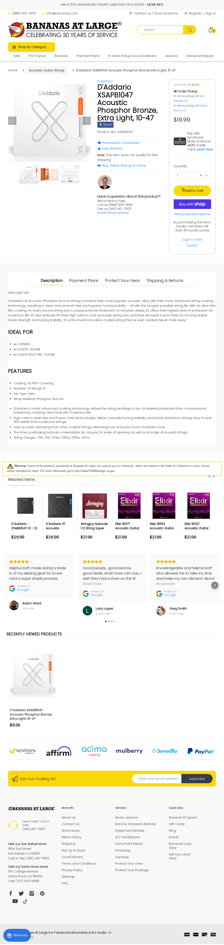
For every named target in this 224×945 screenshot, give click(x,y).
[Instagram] (31, 894)
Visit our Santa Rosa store (28, 866)
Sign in (211, 13)
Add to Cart (194, 190)
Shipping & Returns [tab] (165, 280)
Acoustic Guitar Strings (47, 70)
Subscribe (197, 779)
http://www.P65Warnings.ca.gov (95, 470)
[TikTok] (25, 902)
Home (13, 70)
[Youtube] (15, 902)
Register (195, 13)
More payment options (192, 214)
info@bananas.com (62, 13)
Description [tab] (52, 280)
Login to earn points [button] (192, 242)
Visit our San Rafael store (27, 844)
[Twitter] (21, 894)
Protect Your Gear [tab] (122, 280)
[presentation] (209, 476)
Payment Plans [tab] (83, 280)
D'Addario (105, 81)
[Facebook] (10, 894)
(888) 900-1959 (24, 13)
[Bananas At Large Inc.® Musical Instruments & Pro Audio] (65, 30)
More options (118, 212)
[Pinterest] (42, 894)
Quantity (180, 166)
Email (101, 212)
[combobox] (166, 30)
